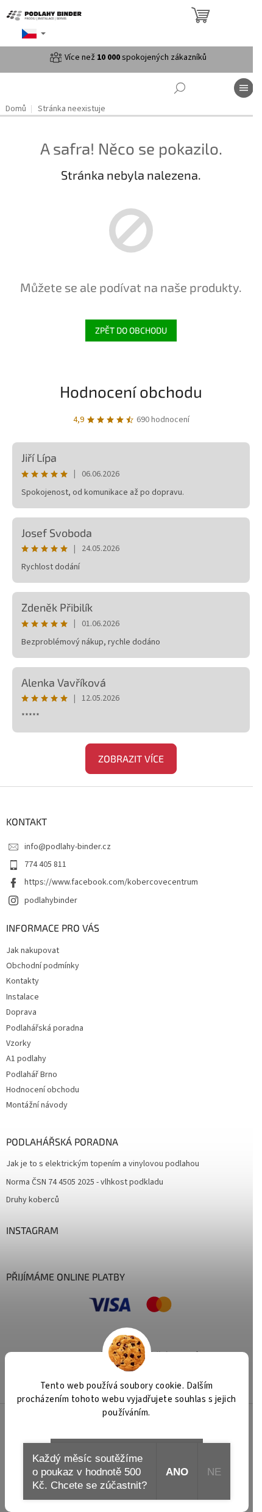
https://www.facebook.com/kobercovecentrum (111, 882)
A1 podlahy (26, 1059)
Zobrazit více (131, 758)
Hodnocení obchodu (131, 391)
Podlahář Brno (31, 1074)
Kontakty (22, 981)
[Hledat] (180, 88)
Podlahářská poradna (44, 1028)
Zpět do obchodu (131, 330)
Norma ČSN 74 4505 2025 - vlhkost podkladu (84, 1182)
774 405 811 (45, 864)
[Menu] (244, 88)
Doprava (21, 1012)
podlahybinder (50, 900)
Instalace (22, 997)
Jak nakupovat (32, 950)
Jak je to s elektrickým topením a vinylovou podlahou (102, 1164)
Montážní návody (37, 1105)
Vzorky (18, 1043)
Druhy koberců (32, 1200)
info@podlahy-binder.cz (67, 847)
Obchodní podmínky (42, 966)
